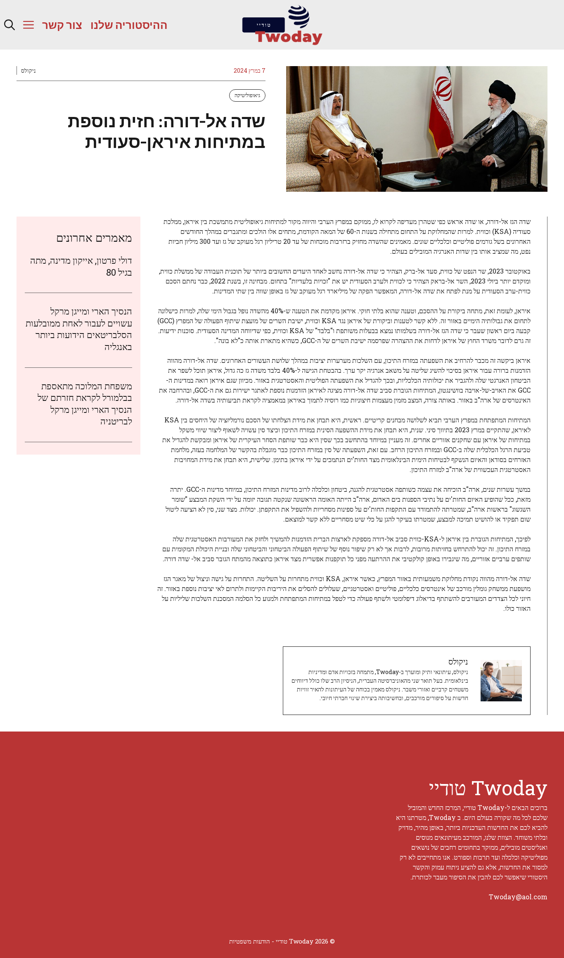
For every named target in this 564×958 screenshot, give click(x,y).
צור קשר (62, 24)
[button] (9, 25)
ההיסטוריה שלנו (129, 24)
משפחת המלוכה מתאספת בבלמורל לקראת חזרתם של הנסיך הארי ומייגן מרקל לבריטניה (85, 403)
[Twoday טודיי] (281, 25)
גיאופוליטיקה (247, 95)
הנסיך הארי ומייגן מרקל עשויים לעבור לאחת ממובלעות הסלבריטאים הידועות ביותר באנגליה (79, 329)
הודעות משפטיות (249, 941)
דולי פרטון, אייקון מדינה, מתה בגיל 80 (81, 266)
